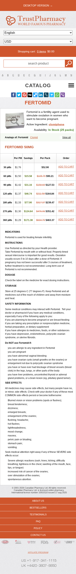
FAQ (38, 521)
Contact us (38, 535)
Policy (38, 528)
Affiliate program (38, 552)
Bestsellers (38, 507)
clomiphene (56, 124)
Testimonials (38, 514)
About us (38, 501)
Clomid (34, 137)
